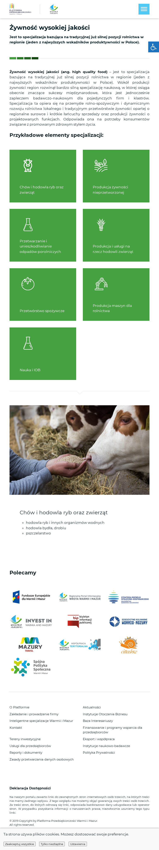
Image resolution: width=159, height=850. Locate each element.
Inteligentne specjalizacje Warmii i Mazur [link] (41, 721)
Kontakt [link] (16, 728)
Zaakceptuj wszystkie (19, 844)
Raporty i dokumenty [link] (26, 752)
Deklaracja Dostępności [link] (31, 788)
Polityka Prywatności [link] (99, 752)
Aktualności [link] (92, 707)
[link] (153, 47)
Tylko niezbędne (52, 844)
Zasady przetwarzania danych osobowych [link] (42, 759)
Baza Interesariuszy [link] (98, 721)
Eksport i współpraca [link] (99, 739)
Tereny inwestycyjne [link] (25, 739)
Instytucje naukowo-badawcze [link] (106, 746)
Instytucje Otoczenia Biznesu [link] (105, 714)
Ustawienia (77, 844)
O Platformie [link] (19, 707)
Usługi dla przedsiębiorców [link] (30, 746)
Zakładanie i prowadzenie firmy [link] (34, 714)
